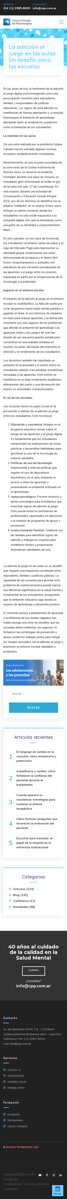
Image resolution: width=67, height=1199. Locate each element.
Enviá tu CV (14, 1070)
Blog (16, 895)
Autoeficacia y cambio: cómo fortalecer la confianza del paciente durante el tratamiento (35, 778)
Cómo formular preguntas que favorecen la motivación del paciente (37, 823)
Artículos (19, 889)
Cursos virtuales (17, 1126)
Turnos (33, 970)
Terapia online (16, 1088)
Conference (21, 901)
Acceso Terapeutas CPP (22, 1147)
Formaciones (15, 1120)
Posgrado (13, 1114)
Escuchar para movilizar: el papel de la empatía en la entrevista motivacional (34, 842)
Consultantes (15, 1076)
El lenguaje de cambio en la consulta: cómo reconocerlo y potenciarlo (36, 756)
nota (16, 144)
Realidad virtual (16, 1082)
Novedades (20, 907)
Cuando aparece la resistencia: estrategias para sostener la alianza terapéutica (35, 802)
